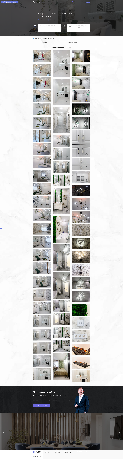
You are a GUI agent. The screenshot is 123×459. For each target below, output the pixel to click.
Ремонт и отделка (58, 6)
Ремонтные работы (57, 453)
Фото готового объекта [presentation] (72, 42)
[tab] (44, 42)
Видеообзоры (57, 454)
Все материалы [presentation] (44, 42)
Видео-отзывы (79, 451)
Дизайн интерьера (46, 6)
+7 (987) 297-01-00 (82, 1)
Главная (36, 6)
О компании (77, 6)
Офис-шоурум (66, 453)
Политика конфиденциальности (37, 457)
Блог (64, 454)
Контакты (86, 6)
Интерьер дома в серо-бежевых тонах (61, 420)
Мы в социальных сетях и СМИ (68, 452)
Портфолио (68, 6)
